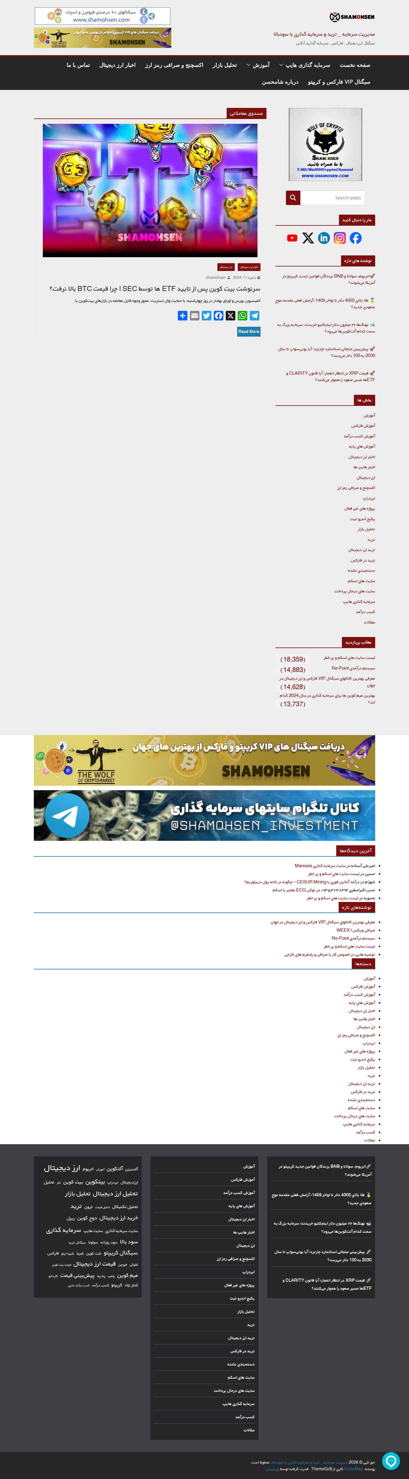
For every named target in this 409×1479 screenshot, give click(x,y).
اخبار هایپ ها (364, 467)
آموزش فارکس (363, 425)
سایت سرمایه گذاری (121, 1231)
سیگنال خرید (77, 1242)
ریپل (71, 1218)
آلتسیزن (131, 1169)
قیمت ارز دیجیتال (95, 1263)
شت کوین (94, 1253)
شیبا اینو (67, 1253)
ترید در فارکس (363, 560)
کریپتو (116, 1284)
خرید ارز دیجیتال (119, 1217)
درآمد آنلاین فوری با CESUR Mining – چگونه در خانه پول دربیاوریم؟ (302, 882)
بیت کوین (73, 1182)
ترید (371, 539)
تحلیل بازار (225, 64)
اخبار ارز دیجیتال (117, 64)
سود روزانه (109, 1242)
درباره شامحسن (280, 81)
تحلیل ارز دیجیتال (115, 1193)
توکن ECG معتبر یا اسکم (294, 890)
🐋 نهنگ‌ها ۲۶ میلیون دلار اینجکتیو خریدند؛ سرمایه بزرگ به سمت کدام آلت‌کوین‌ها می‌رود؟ (326, 328)
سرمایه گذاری (63, 1230)
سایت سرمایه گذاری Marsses (320, 865)
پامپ (111, 1275)
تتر (59, 1182)
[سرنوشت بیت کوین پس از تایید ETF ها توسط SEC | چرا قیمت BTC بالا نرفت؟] (150, 190)
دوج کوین (87, 1218)
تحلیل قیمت (102, 1207)
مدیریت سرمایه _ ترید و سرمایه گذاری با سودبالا (324, 34)
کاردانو (53, 1276)
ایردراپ (369, 498)
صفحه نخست (355, 64)
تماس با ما (78, 64)
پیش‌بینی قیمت (77, 1275)
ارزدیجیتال (129, 1182)
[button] (282, 64)
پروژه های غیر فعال (360, 508)
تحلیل (49, 1182)
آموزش (261, 64)
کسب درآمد (365, 612)
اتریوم (88, 1168)
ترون (88, 1206)
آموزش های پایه (362, 446)
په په (101, 1276)
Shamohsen (216, 277)
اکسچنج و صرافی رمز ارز (174, 64)
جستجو (293, 197)
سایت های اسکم (361, 581)
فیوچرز (122, 1264)
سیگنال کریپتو (121, 1252)
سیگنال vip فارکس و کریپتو (339, 81)
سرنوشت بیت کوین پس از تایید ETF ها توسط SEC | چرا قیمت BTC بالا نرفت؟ (155, 289)
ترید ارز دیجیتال (362, 549)
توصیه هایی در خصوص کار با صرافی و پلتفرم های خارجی (329, 954)
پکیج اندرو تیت (362, 519)
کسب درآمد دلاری (79, 1285)
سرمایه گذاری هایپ (308, 64)
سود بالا (129, 1241)
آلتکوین (115, 1169)
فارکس (53, 1253)
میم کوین (127, 1275)
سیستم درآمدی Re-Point (353, 668)
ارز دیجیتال (226, 267)
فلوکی (134, 1264)
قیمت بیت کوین (61, 1265)
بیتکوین (95, 1181)
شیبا (80, 1253)
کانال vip (131, 1285)
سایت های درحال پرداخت (354, 591)
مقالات (369, 622)
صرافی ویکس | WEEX (356, 930)
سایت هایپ (93, 1231)
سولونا (93, 1242)
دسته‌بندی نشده (361, 570)
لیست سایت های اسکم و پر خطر (349, 657)
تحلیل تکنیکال (125, 1206)
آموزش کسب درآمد (359, 436)
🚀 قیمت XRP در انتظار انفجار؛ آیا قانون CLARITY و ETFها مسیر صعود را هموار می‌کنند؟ (330, 376)
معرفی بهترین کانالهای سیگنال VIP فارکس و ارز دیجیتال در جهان (323, 922)
